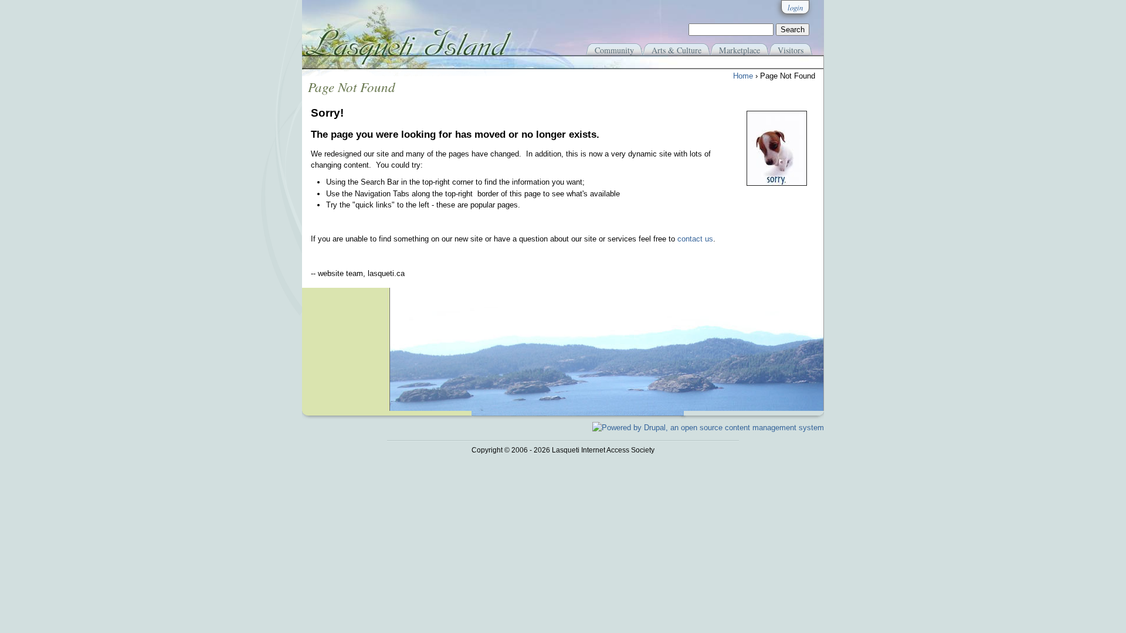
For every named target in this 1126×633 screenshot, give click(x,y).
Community (614, 50)
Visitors (790, 50)
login (795, 7)
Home (743, 76)
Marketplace (739, 50)
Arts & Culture (676, 50)
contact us (695, 238)
